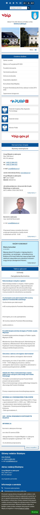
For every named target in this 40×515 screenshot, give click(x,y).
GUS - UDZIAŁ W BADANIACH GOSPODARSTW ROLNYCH (17, 417)
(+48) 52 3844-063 (11, 164)
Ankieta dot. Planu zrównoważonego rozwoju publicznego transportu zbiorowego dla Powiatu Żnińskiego (18, 374)
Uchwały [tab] (20, 272)
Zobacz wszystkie (31, 447)
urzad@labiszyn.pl (13, 168)
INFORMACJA (7, 423)
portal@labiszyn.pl (11, 461)
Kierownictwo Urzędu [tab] (20, 145)
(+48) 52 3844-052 (11, 162)
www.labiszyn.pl (25, 173)
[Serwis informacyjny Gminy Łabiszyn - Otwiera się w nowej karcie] (35, 16)
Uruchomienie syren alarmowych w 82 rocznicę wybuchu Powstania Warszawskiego (18, 298)
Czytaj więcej (31, 193)
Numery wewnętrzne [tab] (20, 149)
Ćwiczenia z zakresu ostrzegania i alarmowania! (18, 354)
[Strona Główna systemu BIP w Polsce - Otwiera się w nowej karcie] (6, 16)
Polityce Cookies (24, 508)
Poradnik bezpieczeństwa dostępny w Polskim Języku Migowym (20, 331)
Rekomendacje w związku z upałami (14, 281)
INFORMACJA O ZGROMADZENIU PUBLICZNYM (18, 397)
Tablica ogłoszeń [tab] (20, 269)
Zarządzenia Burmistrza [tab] (20, 276)
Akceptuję (35, 512)
